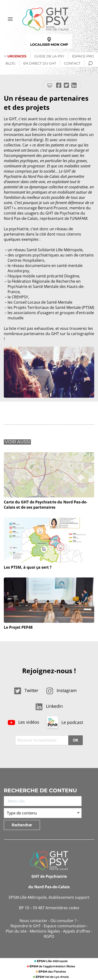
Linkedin (54, 706)
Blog (10, 63)
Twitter (30, 690)
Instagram (66, 690)
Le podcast (71, 722)
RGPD (49, 936)
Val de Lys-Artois (52, 977)
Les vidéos (28, 722)
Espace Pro (83, 56)
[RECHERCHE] (90, 63)
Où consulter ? (63, 920)
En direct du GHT (39, 63)
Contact (72, 63)
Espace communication (65, 926)
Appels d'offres (76, 931)
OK (75, 740)
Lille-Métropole (52, 961)
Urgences (16, 56)
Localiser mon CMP (49, 44)
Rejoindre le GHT (25, 926)
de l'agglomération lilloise (52, 966)
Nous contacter (33, 920)
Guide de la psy (49, 56)
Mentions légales (45, 931)
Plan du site (16, 931)
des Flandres (52, 971)
